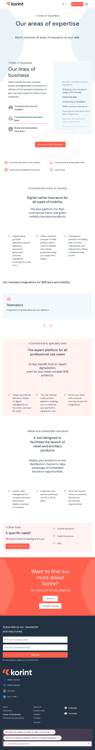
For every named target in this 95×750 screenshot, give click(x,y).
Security (37, 722)
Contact (36, 718)
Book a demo (77, 4)
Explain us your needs (17, 546)
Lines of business (12, 714)
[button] (66, 4)
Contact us (50, 598)
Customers (7, 710)
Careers (36, 714)
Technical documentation (13, 718)
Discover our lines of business (50, 144)
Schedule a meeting (50, 606)
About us (37, 707)
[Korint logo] (15, 4)
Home (5, 707)
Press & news (39, 710)
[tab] (28, 108)
